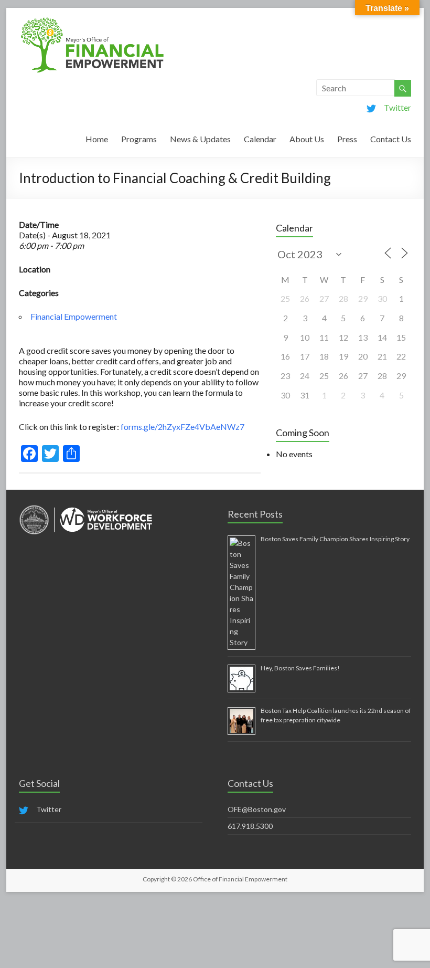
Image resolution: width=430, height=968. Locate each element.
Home (96, 139)
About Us (306, 139)
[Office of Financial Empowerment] (92, 21)
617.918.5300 (250, 826)
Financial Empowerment (73, 316)
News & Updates (200, 139)
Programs (139, 139)
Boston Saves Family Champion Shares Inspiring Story (335, 539)
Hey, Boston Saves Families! (300, 668)
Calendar (260, 139)
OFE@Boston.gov (257, 809)
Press (347, 139)
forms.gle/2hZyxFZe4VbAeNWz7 (182, 427)
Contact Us (390, 139)
